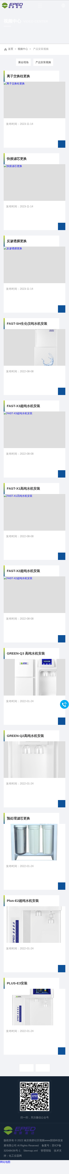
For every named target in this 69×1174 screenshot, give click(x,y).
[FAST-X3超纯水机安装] (34, 429)
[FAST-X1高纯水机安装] (34, 512)
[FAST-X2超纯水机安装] (34, 594)
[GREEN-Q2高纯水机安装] (34, 759)
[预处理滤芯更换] (34, 842)
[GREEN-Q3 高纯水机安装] (34, 677)
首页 (10, 48)
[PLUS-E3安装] (34, 1007)
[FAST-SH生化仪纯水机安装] (34, 347)
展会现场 (23, 62)
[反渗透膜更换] (34, 265)
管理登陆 (46, 1150)
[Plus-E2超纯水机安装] (34, 924)
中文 (63, 5)
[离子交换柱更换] (34, 100)
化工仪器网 (15, 1155)
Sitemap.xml (30, 1150)
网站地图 (5, 1161)
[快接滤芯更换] (34, 182)
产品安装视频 (43, 62)
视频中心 (23, 48)
